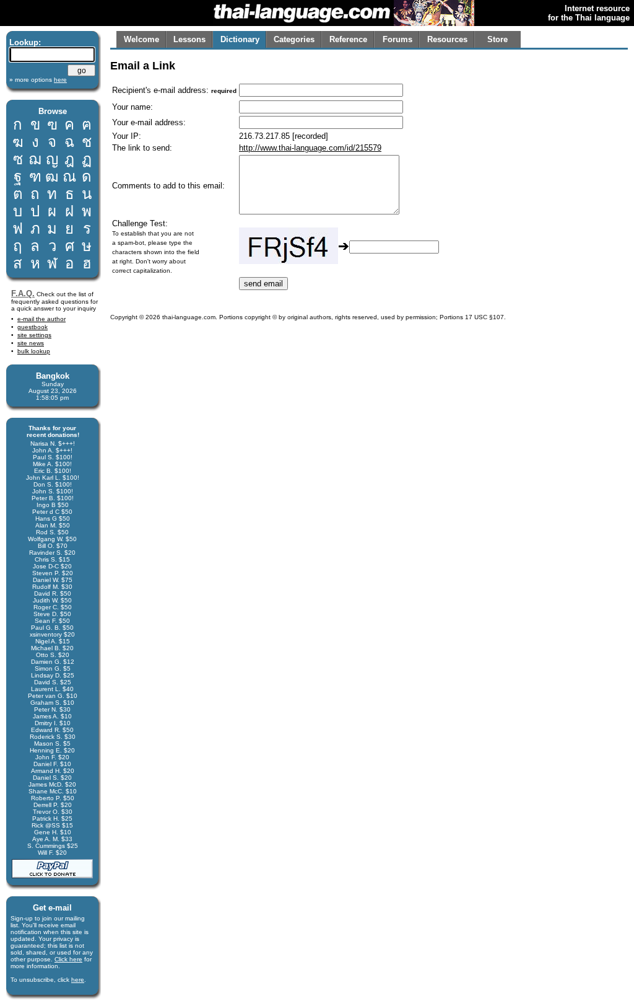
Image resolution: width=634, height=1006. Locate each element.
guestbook (32, 327)
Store (497, 39)
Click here (68, 959)
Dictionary (239, 39)
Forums (397, 39)
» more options (38, 79)
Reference (348, 39)
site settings (34, 335)
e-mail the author (41, 318)
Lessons (189, 39)
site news (30, 343)
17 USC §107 (484, 317)
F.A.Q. (23, 293)
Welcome (141, 39)
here (77, 979)
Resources (447, 39)
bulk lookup (33, 351)
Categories (294, 39)
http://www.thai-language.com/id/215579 (310, 147)
